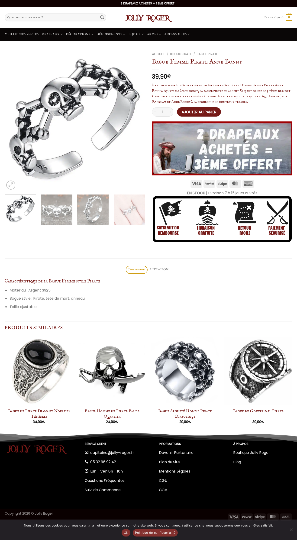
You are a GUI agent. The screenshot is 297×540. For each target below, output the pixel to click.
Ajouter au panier (199, 112)
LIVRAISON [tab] (159, 270)
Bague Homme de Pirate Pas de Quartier (112, 414)
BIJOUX (135, 34)
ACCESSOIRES (175, 34)
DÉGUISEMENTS (109, 34)
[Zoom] (10, 185)
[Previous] (13, 120)
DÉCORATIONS (78, 34)
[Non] (291, 531)
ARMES (152, 34)
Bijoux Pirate (181, 54)
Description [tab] (136, 270)
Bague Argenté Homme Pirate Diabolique (185, 414)
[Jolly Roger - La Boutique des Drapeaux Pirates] (148, 17)
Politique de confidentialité (155, 532)
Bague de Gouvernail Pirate (258, 411)
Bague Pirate (207, 54)
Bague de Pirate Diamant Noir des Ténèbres (39, 414)
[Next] (136, 120)
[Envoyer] (102, 17)
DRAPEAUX (50, 34)
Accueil (158, 54)
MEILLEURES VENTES (22, 34)
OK (126, 532)
